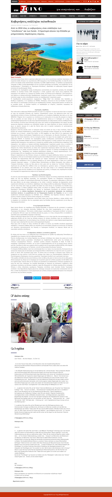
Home (15, 16)
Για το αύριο (82, 44)
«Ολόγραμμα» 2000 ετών (19, 1)
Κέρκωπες (44, 1)
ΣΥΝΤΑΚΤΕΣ (32, 16)
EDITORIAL (63, 16)
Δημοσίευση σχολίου (19, 481)
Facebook (29, 277)
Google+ (46, 277)
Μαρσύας (50, 1)
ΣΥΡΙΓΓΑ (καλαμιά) (59, 1)
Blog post (14, 288)
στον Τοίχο (56, 494)
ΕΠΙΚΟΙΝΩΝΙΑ (43, 16)
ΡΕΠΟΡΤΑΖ (72, 16)
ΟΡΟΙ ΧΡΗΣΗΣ (92, 16)
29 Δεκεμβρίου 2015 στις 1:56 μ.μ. (24, 477)
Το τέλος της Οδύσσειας (33, 1)
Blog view (23, 16)
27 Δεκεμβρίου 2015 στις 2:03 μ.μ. (24, 418)
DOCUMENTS (81, 16)
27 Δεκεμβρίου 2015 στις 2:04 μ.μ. (24, 467)
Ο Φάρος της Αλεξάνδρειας (72, 1)
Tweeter (38, 277)
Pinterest (55, 277)
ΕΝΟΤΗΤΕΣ (53, 16)
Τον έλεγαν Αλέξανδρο (91, 66)
